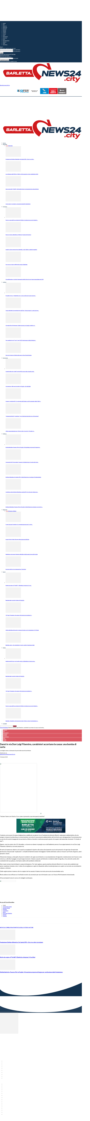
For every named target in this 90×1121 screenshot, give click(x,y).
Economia (5, 358)
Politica (4, 433)
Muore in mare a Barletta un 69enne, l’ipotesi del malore (18, 234)
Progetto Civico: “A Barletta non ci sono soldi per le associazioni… (21, 295)
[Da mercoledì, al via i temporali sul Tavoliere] (13, 566)
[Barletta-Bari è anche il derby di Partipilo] (13, 597)
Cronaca (5, 206)
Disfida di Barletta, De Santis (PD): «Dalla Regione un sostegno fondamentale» (23, 477)
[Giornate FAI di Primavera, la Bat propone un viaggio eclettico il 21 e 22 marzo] (13, 322)
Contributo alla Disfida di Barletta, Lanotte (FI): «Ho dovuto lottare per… (22, 492)
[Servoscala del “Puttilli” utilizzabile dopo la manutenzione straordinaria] (13, 186)
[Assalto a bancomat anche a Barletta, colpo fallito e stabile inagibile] (13, 246)
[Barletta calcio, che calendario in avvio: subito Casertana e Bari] (13, 642)
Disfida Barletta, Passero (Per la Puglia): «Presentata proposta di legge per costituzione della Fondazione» (31, 972)
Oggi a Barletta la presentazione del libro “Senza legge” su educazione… (22, 310)
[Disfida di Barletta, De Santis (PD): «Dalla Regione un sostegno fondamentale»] (13, 474)
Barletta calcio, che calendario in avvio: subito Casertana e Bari (20, 645)
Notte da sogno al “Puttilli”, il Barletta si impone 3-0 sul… (19, 585)
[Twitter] (19, 759)
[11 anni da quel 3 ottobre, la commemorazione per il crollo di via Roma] (13, 521)
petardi (4, 914)
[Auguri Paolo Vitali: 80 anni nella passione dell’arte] (13, 536)
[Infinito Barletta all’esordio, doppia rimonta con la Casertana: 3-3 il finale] (13, 627)
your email (15, 58)
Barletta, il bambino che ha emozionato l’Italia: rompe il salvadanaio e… (22, 720)
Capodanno (5, 910)
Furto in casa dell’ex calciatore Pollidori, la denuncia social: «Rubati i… (22, 220)
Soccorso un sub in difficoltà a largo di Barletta (16, 264)
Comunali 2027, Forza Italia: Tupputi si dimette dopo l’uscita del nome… (22, 462)
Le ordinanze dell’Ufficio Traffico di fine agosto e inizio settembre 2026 (22, 174)
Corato (4, 32)
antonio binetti (6, 908)
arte (4, 731)
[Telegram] (39, 759)
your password (16, 51)
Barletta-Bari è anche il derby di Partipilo (15, 600)
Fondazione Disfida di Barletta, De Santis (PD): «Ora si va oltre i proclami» (21, 942)
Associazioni (6, 732)
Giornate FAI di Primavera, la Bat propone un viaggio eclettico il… (20, 325)
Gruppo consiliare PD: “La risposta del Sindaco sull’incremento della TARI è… (23, 401)
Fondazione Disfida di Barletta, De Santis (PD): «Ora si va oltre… (20, 159)
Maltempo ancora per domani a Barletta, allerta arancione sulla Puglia (22, 554)
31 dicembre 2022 (7, 906)
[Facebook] (14, 759)
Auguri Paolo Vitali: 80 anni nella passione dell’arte (17, 539)
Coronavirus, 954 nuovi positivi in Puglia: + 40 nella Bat (18, 386)
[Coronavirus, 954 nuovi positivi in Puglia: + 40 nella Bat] (13, 383)
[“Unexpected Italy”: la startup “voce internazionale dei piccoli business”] (13, 413)
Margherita (5, 36)
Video (4, 647)
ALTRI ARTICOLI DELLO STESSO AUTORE (22, 927)
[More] (44, 759)
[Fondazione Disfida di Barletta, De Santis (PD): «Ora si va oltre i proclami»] (13, 156)
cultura (4, 282)
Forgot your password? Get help (7, 54)
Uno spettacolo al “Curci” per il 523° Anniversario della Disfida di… (21, 340)
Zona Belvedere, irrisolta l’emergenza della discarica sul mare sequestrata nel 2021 (25, 279)
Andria (4, 23)
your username (16, 49)
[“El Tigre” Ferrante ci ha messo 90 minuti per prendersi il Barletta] (13, 612)
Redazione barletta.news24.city (7, 754)
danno (4, 912)
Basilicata (5, 27)
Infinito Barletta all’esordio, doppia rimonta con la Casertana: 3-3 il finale (22, 630)
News (4, 738)
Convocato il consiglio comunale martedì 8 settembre (18, 203)
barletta (5, 909)
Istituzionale (6, 736)
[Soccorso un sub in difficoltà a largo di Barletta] (13, 261)
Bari (4, 24)
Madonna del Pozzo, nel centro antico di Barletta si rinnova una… (20, 661)
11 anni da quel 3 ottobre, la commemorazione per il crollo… (19, 524)
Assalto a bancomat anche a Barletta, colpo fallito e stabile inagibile (21, 249)
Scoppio (5, 916)
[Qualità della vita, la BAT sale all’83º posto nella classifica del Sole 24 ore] (13, 368)
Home (4, 143)
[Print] (34, 759)
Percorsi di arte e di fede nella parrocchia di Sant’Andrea (19, 355)
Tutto (7, 145)
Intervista (10, 145)
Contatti (5, 723)
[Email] (29, 759)
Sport (4, 571)
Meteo (14, 511)
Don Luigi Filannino (7, 913)
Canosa (4, 31)
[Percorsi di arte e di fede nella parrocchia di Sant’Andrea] (13, 352)
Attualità (5, 144)
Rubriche (5, 509)
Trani (4, 43)
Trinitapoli (5, 44)
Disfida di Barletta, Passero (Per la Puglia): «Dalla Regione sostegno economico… (24, 507)
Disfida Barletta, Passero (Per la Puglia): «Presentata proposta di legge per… (23, 447)
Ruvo (4, 39)
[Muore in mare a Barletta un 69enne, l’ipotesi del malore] (13, 231)
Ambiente (5, 727)
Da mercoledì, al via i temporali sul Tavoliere (16, 569)
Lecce (4, 35)
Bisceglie (5, 28)
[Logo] (42, 118)
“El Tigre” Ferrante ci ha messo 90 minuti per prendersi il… (19, 615)
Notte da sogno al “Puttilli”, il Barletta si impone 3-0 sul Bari (17, 957)
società (4, 740)
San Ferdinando (6, 40)
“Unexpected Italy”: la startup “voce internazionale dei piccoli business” (22, 416)
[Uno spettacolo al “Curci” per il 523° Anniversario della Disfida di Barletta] (13, 337)
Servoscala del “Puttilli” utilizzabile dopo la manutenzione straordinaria (22, 189)
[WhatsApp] (24, 759)
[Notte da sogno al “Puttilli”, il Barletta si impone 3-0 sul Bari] (13, 582)
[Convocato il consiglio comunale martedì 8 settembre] (13, 201)
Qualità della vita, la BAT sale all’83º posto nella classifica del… (20, 371)
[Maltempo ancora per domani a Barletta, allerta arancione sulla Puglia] (13, 551)
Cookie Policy (8, 1053)
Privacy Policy (2, 1053)
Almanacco (10, 511)
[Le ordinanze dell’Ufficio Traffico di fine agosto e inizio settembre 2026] (13, 171)
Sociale (4, 739)
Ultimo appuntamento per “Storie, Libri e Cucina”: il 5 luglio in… (20, 431)
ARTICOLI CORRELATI (6, 927)
